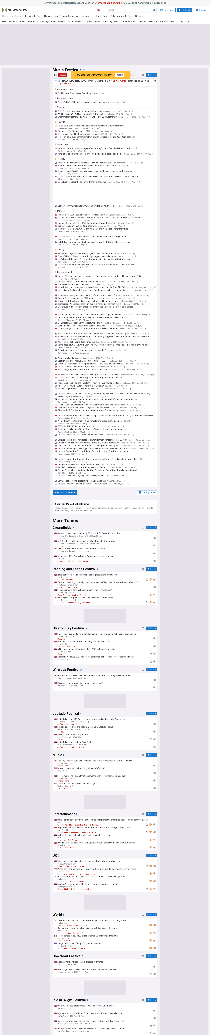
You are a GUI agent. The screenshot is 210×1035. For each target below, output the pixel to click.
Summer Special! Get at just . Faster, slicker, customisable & (103, 3)
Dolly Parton (72, 840)
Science (139, 16)
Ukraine (48, 16)
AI (77, 16)
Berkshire (69, 580)
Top (55, 75)
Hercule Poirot (63, 848)
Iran (56, 16)
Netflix (73, 889)
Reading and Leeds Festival (52, 21)
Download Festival (92, 21)
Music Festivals (9, 21)
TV (76, 848)
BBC (72, 848)
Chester (60, 546)
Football (96, 16)
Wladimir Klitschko (64, 825)
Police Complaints (64, 866)
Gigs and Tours (72, 646)
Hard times (61, 840)
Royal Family (92, 832)
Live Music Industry (73, 603)
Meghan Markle (63, 832)
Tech (130, 16)
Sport (105, 16)
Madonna (61, 639)
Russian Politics (80, 925)
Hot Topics (16, 16)
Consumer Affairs (80, 866)
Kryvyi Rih (61, 925)
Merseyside (76, 561)
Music (22, 21)
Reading (60, 580)
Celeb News (94, 825)
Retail (75, 587)
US (82, 933)
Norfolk (60, 740)
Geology (60, 732)
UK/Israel (72, 881)
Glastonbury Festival (148, 21)
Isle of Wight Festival (112, 21)
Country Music (63, 788)
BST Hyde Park (130, 21)
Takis (69, 587)
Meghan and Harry (78, 832)
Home (5, 16)
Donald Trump (77, 948)
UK (25, 16)
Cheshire (61, 538)
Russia (69, 925)
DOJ (59, 941)
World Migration (63, 948)
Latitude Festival (74, 21)
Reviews (82, 747)
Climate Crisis (67, 16)
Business (85, 16)
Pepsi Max (61, 587)
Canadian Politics (64, 933)
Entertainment (118, 16)
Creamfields (32, 21)
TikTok (65, 941)
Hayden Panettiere (81, 825)
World (32, 16)
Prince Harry (62, 874)
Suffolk (60, 724)
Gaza (39, 16)
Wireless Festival (166, 21)
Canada (81, 881)
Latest (63, 75)
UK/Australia (62, 881)
